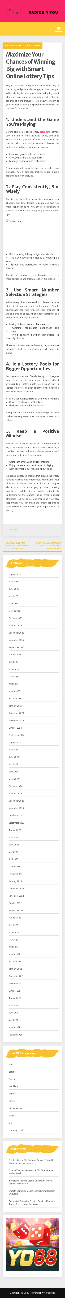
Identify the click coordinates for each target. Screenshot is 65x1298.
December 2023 (16, 801)
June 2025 (14, 669)
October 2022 (15, 903)
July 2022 (13, 925)
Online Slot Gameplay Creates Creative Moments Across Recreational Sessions (32, 1202)
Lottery (12, 530)
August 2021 (15, 998)
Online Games (15, 1108)
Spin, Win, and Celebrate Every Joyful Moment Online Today (48, 546)
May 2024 (13, 764)
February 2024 (15, 786)
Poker (11, 1116)
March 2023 (14, 866)
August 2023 (15, 830)
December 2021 (16, 976)
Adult (11, 1064)
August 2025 (15, 655)
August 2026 (15, 574)
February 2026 (15, 618)
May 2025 (13, 677)
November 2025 (16, 640)
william (36, 45)
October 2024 (15, 728)
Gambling (13, 1086)
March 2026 (14, 611)
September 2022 (16, 910)
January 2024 (15, 793)
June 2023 (14, 845)
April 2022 (13, 947)
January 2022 (15, 969)
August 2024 (15, 742)
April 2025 (13, 684)
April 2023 (13, 859)
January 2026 (15, 625)
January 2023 (15, 881)
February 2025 (15, 698)
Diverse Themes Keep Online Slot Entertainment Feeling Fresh (32, 1172)
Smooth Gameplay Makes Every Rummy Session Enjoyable (32, 1192)
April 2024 (13, 772)
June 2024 (14, 757)
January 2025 (15, 706)
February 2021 (15, 1035)
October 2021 (15, 991)
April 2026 (13, 603)
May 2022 (13, 940)
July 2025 (13, 662)
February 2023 (15, 874)
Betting (12, 1072)
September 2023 (16, 823)
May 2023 (13, 852)
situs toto (45, 132)
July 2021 (13, 1005)
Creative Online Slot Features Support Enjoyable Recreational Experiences (31, 1161)
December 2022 (16, 888)
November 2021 (16, 983)
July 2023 (13, 837)
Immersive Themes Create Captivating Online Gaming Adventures (30, 1182)
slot (10, 1123)
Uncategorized (16, 1130)
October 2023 (15, 815)
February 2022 (15, 961)
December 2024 (16, 713)
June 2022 (14, 932)
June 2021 (14, 1013)
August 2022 (15, 918)
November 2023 (16, 808)
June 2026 (14, 589)
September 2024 (16, 735)
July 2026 (13, 582)
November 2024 (16, 720)
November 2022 (16, 896)
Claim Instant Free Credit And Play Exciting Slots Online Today (16, 546)
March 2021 (14, 1027)
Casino (12, 1079)
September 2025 (16, 647)
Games (12, 1094)
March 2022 (14, 954)
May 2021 (13, 1020)
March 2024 (14, 779)
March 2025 (14, 691)
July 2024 (13, 750)
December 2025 (16, 633)
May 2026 (13, 596)
